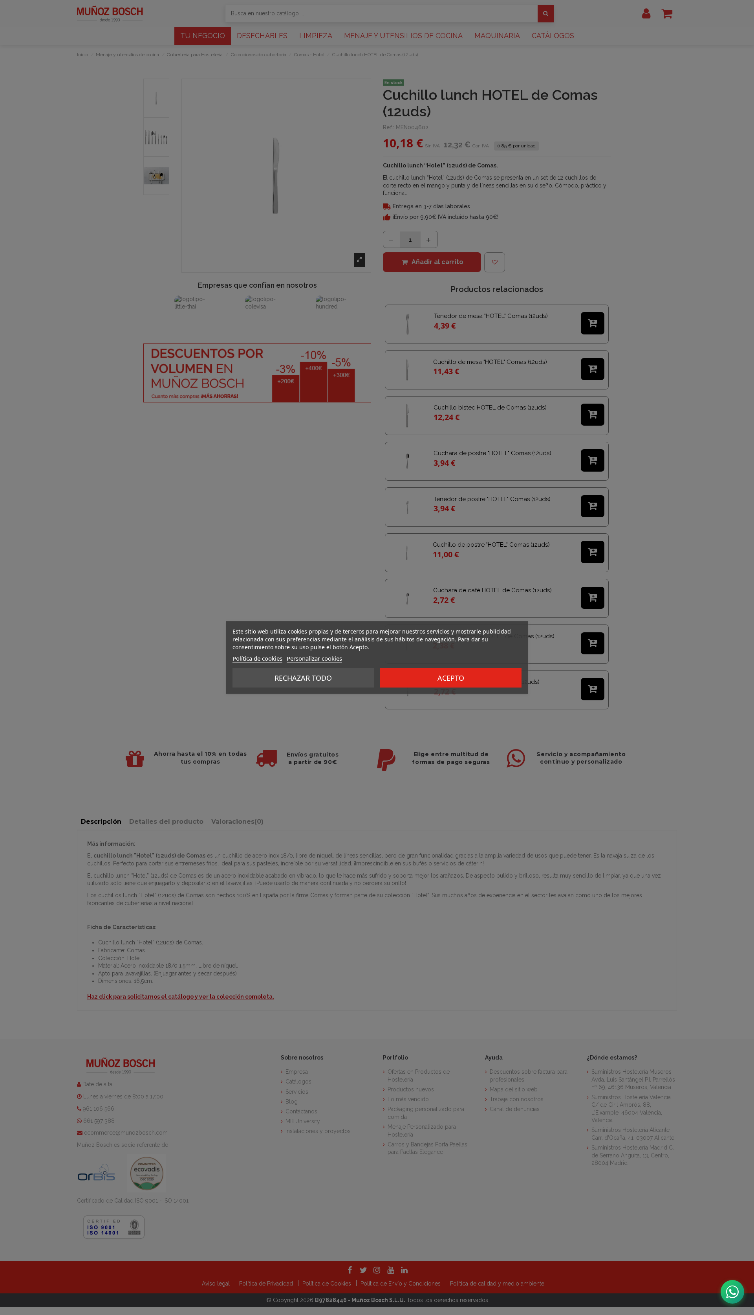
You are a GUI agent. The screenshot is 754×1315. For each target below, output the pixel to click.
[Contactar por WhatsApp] (732, 1292)
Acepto (450, 678)
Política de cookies (257, 658)
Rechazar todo (303, 678)
